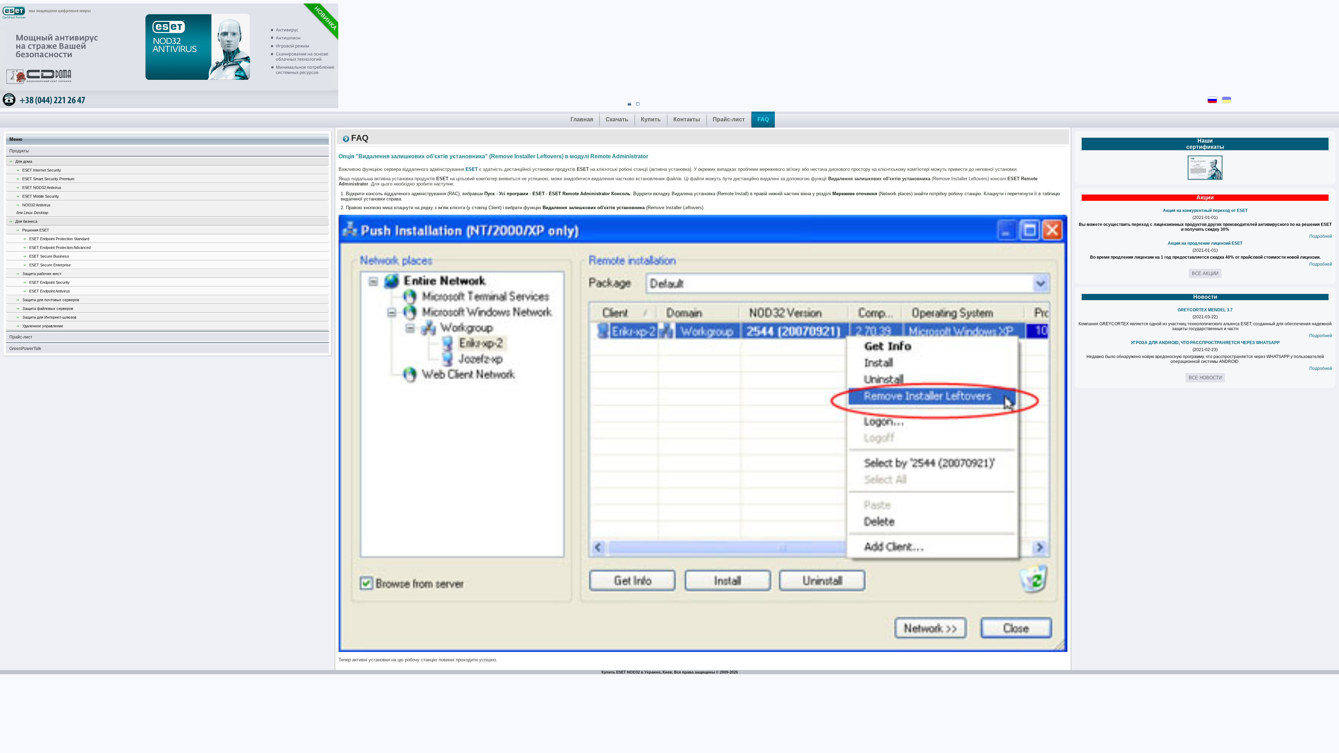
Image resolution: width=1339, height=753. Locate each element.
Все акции (1205, 273)
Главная (581, 119)
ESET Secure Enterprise (50, 265)
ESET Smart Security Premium (48, 179)
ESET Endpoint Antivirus (49, 291)
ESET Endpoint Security (49, 282)
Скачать (617, 119)
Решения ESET (35, 230)
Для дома (23, 161)
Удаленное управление (42, 326)
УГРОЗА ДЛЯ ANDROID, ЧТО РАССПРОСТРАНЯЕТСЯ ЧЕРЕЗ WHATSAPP (1205, 342)
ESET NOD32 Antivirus (41, 187)
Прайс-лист (729, 119)
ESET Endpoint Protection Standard (59, 239)
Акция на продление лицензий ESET (1205, 243)
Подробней (1320, 236)
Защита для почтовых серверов (50, 300)
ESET (472, 169)
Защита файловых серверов (47, 308)
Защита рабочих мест (41, 274)
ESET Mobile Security (40, 196)
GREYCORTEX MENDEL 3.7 (1205, 309)
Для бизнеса (26, 221)
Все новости (1205, 377)
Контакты (686, 119)
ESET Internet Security (41, 170)
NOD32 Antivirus (33, 209)
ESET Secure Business (49, 256)
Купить (651, 119)
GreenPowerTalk (25, 348)
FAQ (763, 119)
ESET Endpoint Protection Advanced (60, 247)
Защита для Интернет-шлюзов (49, 317)
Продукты (19, 151)
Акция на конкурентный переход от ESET (1205, 210)
